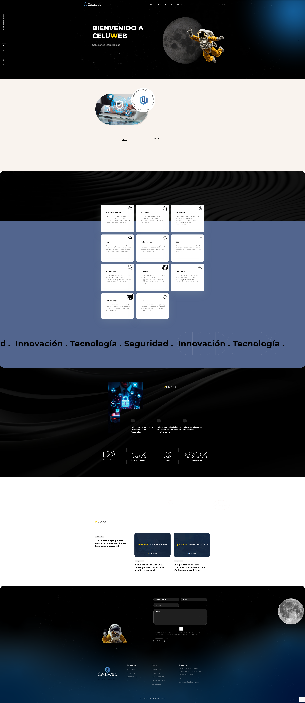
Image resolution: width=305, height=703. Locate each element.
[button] (299, 40)
